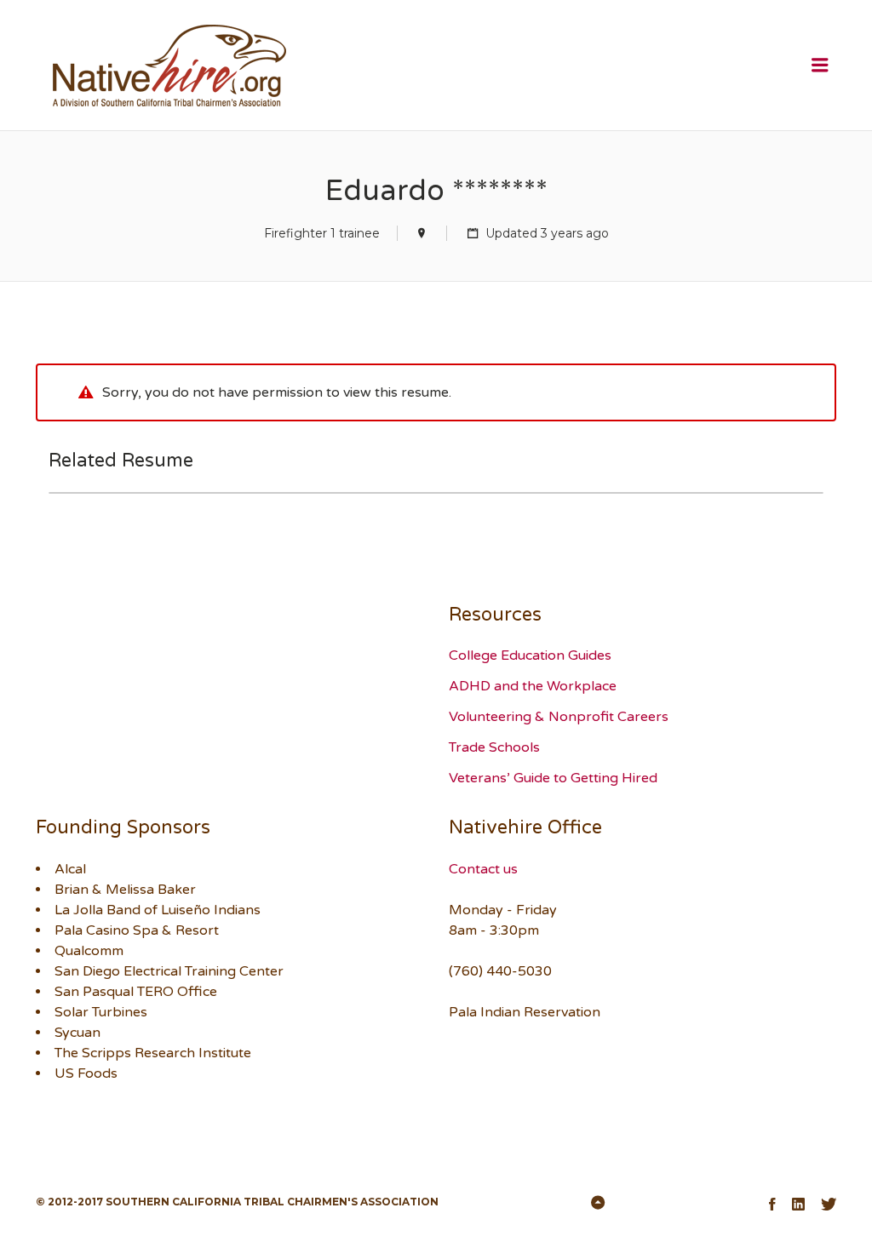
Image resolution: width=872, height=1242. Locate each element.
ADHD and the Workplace (533, 686)
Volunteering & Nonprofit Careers (558, 716)
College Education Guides (530, 655)
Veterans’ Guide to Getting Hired (553, 778)
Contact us (483, 869)
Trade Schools (494, 747)
